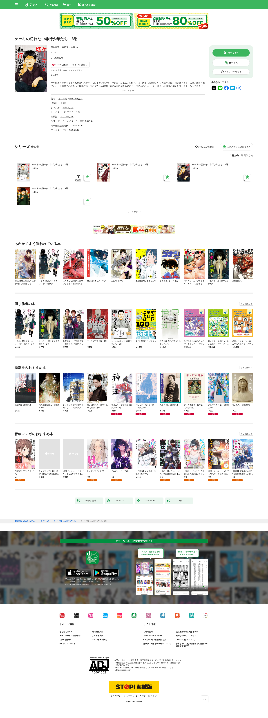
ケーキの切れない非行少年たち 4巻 (50, 188)
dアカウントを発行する (122, 696)
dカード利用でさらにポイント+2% (65, 70)
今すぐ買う (233, 53)
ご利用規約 (148, 632)
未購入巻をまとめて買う (239, 146)
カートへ (233, 62)
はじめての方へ (66, 632)
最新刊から (247, 155)
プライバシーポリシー (152, 635)
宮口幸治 (55, 47)
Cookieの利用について (185, 639)
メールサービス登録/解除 (70, 635)
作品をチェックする (233, 72)
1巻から (234, 155)
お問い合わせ (65, 639)
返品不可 (54, 75)
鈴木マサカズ (68, 47)
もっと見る (245, 304)
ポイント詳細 (78, 64)
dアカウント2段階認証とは (154, 639)
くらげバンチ (67, 116)
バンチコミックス (71, 112)
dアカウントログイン (68, 644)
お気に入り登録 (206, 146)
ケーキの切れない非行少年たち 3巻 (210, 164)
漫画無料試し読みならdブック (25, 521)
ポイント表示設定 (99, 639)
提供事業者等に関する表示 (187, 632)
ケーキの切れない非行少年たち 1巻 (50, 164)
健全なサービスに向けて (186, 635)
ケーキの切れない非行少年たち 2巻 (130, 164)
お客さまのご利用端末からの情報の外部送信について (192, 645)
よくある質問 (97, 635)
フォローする (77, 46)
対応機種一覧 (97, 632)
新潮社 (63, 103)
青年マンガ (68, 107)
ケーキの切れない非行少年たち (78, 121)
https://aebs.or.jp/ (123, 670)
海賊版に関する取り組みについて (157, 644)
